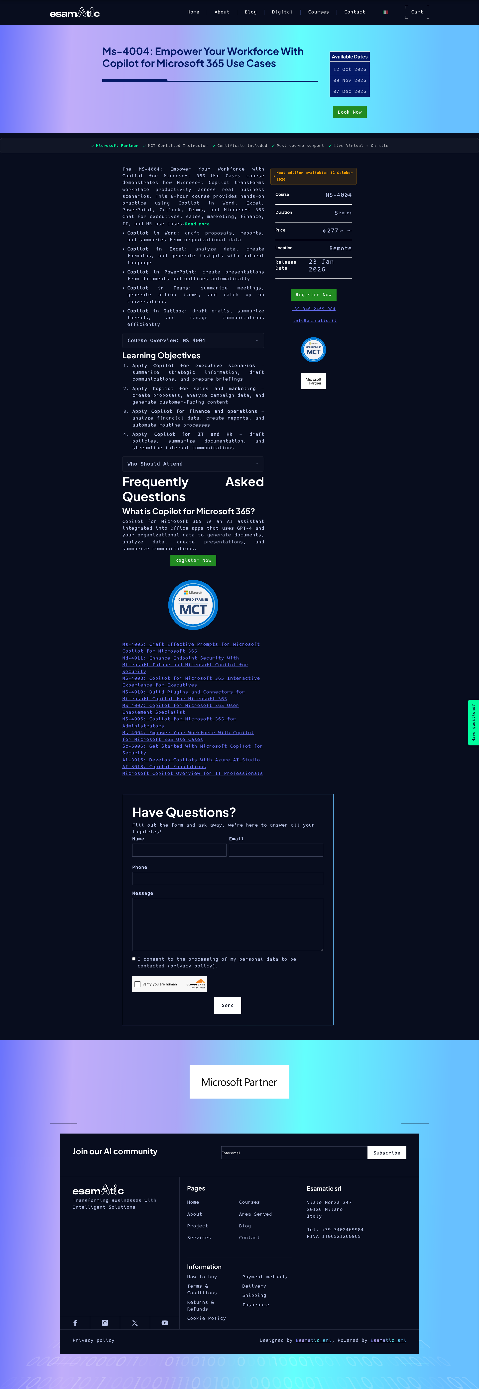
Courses (318, 12)
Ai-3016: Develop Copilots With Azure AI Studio (191, 760)
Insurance (255, 1305)
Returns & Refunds (200, 1306)
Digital (282, 12)
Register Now (193, 560)
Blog (251, 12)
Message (142, 893)
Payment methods (264, 1277)
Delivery (254, 1286)
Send (228, 1005)
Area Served (255, 1214)
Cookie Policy (206, 1318)
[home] (83, 12)
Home (193, 12)
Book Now (350, 112)
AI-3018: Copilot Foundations (164, 766)
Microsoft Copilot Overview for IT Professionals (192, 773)
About (222, 12)
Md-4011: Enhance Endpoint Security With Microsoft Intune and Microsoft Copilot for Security (185, 665)
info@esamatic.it (315, 321)
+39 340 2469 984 (314, 309)
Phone (139, 867)
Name (138, 839)
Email (236, 839)
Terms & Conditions (202, 1289)
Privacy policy (94, 1340)
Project (197, 1226)
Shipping (254, 1295)
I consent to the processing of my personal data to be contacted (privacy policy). (216, 962)
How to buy (202, 1277)
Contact (354, 12)
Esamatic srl (314, 1340)
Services (199, 1237)
